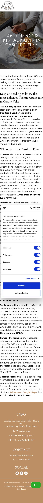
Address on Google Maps (23, 392)
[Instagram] (21, 473)
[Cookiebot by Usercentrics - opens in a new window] (30, 208)
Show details (30, 278)
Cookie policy (10, 486)
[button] (36, 485)
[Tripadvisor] (26, 473)
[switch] (37, 255)
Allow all (21, 286)
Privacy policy (24, 486)
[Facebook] (17, 473)
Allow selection (21, 293)
